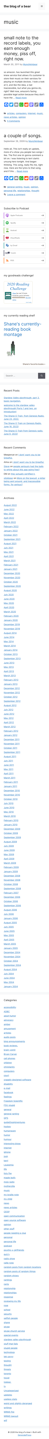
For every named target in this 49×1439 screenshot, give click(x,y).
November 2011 (12, 743)
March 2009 (10, 863)
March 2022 (10, 522)
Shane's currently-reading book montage (22, 329)
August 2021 (10, 543)
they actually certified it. (23, 474)
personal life (10, 190)
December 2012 (12, 688)
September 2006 (12, 905)
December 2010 (12, 790)
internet (32, 113)
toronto (7, 1373)
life (5, 1169)
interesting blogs (12, 1143)
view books (29, 302)
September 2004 (12, 965)
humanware (10, 1131)
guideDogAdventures (14, 1122)
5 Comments (13, 121)
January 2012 (10, 735)
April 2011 (9, 773)
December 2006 (12, 897)
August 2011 (10, 756)
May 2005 (9, 935)
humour (7, 1139)
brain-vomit (9, 1050)
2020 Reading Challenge (18, 286)
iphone (7, 1152)
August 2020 (10, 590)
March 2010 (10, 816)
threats (7, 1369)
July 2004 (9, 973)
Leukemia (9, 1165)
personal (8, 1237)
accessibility (10, 1007)
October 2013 (11, 654)
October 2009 (11, 833)
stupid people (10, 1348)
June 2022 (9, 509)
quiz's (7, 1254)
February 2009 (11, 867)
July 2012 (8, 709)
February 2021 (11, 565)
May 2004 (9, 982)
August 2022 (10, 505)
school (7, 1309)
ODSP (7, 1212)
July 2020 (9, 594)
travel (6, 1378)
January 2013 (10, 684)
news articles (10, 117)
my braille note (11, 1194)
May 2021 (9, 552)
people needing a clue (15, 1233)
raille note (9, 1263)
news (6, 1203)
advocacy (8, 1020)
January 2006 (11, 918)
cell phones (9, 1058)
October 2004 (11, 961)
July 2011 (8, 761)
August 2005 (10, 922)
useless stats (10, 1399)
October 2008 (11, 884)
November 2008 (12, 880)
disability (8, 1084)
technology (9, 1352)
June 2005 (9, 931)
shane (7, 1322)
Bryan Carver (10, 1054)
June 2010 (9, 807)
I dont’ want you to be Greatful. (28, 462)
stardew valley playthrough (17, 1339)
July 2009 (9, 846)
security (8, 1314)
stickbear (8, 478)
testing (7, 1361)
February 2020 (11, 616)
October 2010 (11, 799)
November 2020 (12, 577)
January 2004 (11, 986)
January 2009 (11, 871)
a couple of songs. (23, 135)
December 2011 (11, 739)
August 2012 (10, 705)
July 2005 (9, 927)
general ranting (14, 187)
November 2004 (12, 956)
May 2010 (9, 812)
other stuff (9, 1229)
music (40, 113)
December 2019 (12, 624)
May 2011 (8, 769)
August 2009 (10, 841)
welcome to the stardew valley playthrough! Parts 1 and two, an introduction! (20, 408)
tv (5, 1386)
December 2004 (12, 952)
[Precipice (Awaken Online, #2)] (10, 357)
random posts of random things (20, 1271)
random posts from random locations (22, 1267)
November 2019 (12, 628)
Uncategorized (11, 1390)
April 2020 (9, 607)
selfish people (11, 1318)
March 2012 (10, 726)
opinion (22, 117)
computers (21, 113)
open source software (15, 1220)
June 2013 (9, 663)
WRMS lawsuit (11, 1416)
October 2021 (10, 535)
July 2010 (8, 803)
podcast (8, 1246)
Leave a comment (16, 194)
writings (8, 1407)
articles (11, 113)
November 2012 (12, 692)
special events (11, 1335)
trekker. (7, 1382)
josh (6, 1156)
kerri (6, 1160)
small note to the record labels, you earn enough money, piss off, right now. (22, 48)
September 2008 (12, 888)
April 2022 (9, 518)
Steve (7, 466)
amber (7, 1024)
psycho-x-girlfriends (14, 1250)
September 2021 (12, 539)
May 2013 (9, 667)
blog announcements (14, 1041)
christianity (9, 1067)
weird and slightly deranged (18, 1403)
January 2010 (10, 824)
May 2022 (9, 513)
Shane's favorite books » (34, 364)
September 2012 (12, 701)
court (6, 1075)
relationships (23, 190)
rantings (8, 1280)
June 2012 (9, 714)
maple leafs (9, 1177)
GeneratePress (24, 1435)
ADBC (7, 1011)
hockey (7, 1126)
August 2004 (10, 969)
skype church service (14, 1331)
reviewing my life (12, 1301)
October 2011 (10, 748)
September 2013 (12, 658)
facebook (8, 1092)
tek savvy (8, 1356)
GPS (6, 1118)
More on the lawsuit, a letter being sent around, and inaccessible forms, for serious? (24, 481)
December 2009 (12, 829)
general (7, 1109)
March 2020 (10, 611)
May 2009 (9, 854)
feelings (8, 1097)
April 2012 (9, 722)
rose (6, 1305)
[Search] (41, 376)
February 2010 (11, 820)
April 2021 (9, 556)
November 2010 (12, 795)
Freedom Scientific (13, 1101)
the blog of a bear (17, 6)
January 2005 (11, 948)
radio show (9, 1258)
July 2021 (8, 548)
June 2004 (9, 978)
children (8, 1062)
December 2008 (12, 876)
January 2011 (10, 786)
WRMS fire (9, 1412)
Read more (21, 97)
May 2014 (9, 641)
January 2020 (11, 620)
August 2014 (10, 633)
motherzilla (9, 1186)
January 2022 (11, 531)
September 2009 (12, 837)
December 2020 (12, 573)
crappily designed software (17, 1079)
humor (7, 1135)
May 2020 (9, 603)
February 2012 (11, 731)
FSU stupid (9, 1105)
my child (8, 1199)
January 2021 (10, 569)
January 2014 (10, 650)
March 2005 (10, 944)
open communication (14, 1216)
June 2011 (9, 765)
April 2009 (9, 858)
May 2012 (9, 718)
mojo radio (9, 1182)
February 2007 (11, 893)
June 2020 (9, 599)
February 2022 (11, 526)
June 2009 (9, 850)
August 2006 (10, 910)
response (8, 1297)
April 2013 (9, 671)
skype (7, 1327)
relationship (9, 1288)
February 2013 (11, 680)
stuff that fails (11, 1344)
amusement (10, 1028)
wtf (5, 1420)
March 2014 (10, 646)
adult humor (10, 1016)
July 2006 (9, 914)
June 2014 (9, 637)
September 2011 (12, 752)
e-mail (7, 1088)
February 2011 (11, 782)
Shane (14, 293)
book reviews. (11, 1045)
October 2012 (10, 697)
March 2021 (10, 560)
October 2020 (11, 582)
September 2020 (12, 586)
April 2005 (9, 939)
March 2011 (9, 778)
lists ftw (8, 1173)
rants (6, 1284)
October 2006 (11, 901)
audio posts (10, 1037)
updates (8, 1395)
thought (35, 190)
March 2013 (10, 675)
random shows (11, 1275)
